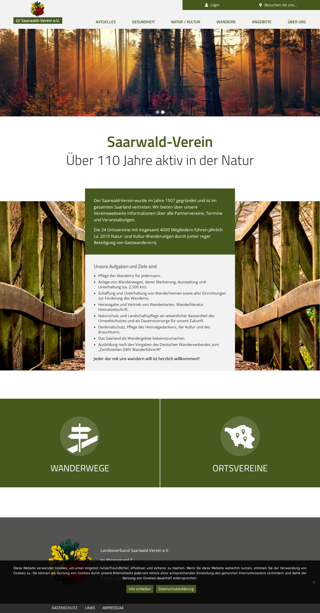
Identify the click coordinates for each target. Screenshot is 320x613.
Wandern (226, 22)
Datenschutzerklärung (176, 589)
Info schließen (140, 589)
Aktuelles (106, 22)
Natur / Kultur (185, 22)
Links (90, 607)
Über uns (297, 22)
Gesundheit (143, 22)
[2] (162, 112)
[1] (157, 112)
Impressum (112, 607)
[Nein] (313, 582)
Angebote (262, 22)
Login (215, 5)
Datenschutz (65, 607)
